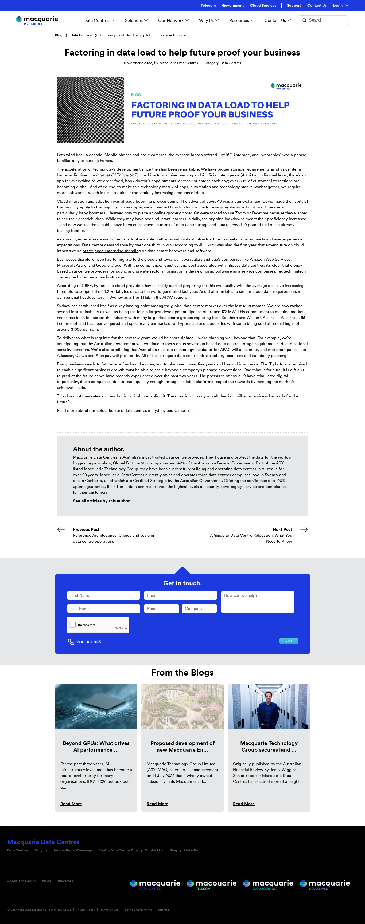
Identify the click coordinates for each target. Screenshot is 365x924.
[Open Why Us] (217, 20)
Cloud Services (263, 5)
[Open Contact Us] (289, 20)
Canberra (183, 410)
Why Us (41, 850)
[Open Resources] (252, 20)
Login (338, 5)
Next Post (282, 529)
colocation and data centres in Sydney (131, 410)
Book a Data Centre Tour (118, 850)
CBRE (87, 285)
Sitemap (163, 909)
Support (294, 5)
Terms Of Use (109, 909)
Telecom (208, 5)
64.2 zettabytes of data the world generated (141, 291)
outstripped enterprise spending (112, 250)
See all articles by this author (101, 501)
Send (289, 641)
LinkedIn (191, 850)
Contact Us (317, 5)
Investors (65, 881)
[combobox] (323, 20)
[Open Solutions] (146, 20)
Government (233, 5)
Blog (59, 35)
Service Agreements (138, 909)
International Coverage (73, 850)
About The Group (21, 881)
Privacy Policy (85, 909)
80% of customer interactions (266, 180)
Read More (71, 804)
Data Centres (81, 35)
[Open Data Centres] (113, 20)
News (46, 881)
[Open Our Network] (187, 20)
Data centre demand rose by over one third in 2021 (128, 244)
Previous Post (86, 529)
